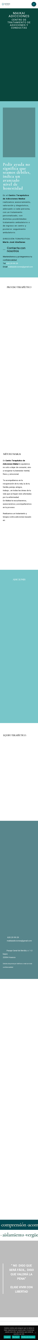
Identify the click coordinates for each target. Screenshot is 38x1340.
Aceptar (7, 1337)
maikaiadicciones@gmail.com (20, 266)
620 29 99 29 (12, 263)
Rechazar (16, 1337)
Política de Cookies (28, 1337)
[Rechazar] (35, 1333)
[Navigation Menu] (34, 4)
